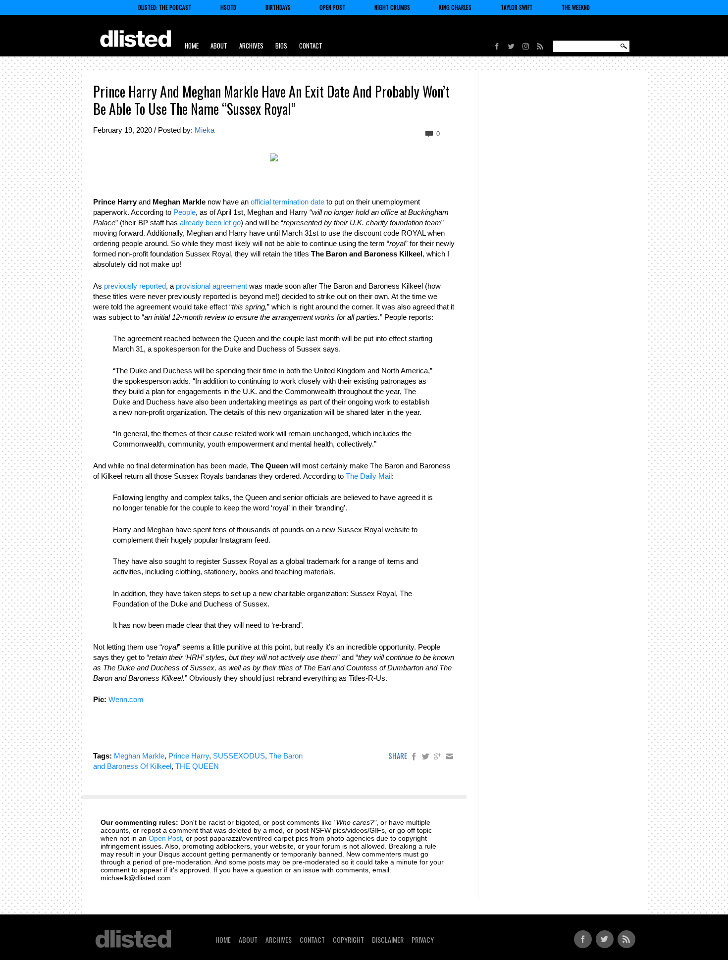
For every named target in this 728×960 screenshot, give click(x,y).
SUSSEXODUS (239, 756)
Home (192, 46)
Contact (310, 46)
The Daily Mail (369, 476)
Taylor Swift (516, 7)
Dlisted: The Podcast (164, 7)
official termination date (287, 202)
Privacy (423, 939)
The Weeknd (576, 7)
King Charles (455, 7)
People (184, 212)
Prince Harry (188, 756)
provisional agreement (211, 286)
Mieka (204, 130)
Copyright (348, 939)
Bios (281, 46)
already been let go (210, 222)
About (218, 46)
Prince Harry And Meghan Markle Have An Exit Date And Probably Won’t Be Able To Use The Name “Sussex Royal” (271, 100)
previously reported (135, 286)
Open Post (332, 7)
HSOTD (228, 7)
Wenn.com (126, 699)
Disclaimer (388, 939)
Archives (251, 46)
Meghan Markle (139, 756)
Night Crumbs (392, 7)
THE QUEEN (197, 766)
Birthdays (278, 7)
